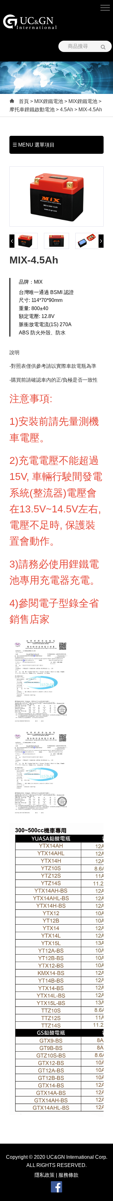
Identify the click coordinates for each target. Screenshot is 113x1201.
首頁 (24, 101)
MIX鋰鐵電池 (48, 101)
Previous (11, 241)
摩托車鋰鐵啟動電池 (32, 109)
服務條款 (68, 1175)
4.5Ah (66, 109)
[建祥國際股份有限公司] (29, 22)
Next (101, 241)
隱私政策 (45, 1175)
